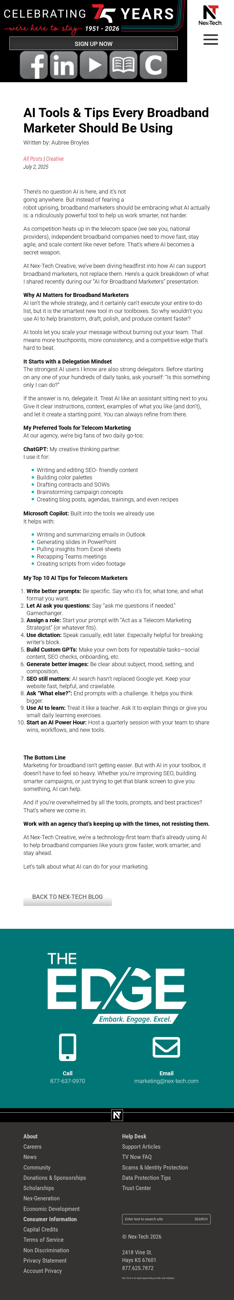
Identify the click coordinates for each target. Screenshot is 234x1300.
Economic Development (51, 1208)
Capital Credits (40, 1229)
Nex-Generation (41, 1198)
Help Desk (134, 1136)
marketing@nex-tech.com (166, 1081)
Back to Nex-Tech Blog (67, 896)
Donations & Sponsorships (54, 1177)
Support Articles (141, 1146)
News (30, 1156)
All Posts (33, 159)
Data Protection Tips (146, 1177)
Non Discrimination (46, 1250)
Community (37, 1167)
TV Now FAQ (137, 1156)
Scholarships (38, 1188)
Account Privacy (42, 1270)
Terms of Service (43, 1239)
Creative (55, 159)
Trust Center (136, 1188)
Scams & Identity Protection (155, 1167)
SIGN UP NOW (93, 43)
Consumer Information (50, 1219)
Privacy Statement (44, 1260)
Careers (32, 1146)
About (30, 1136)
